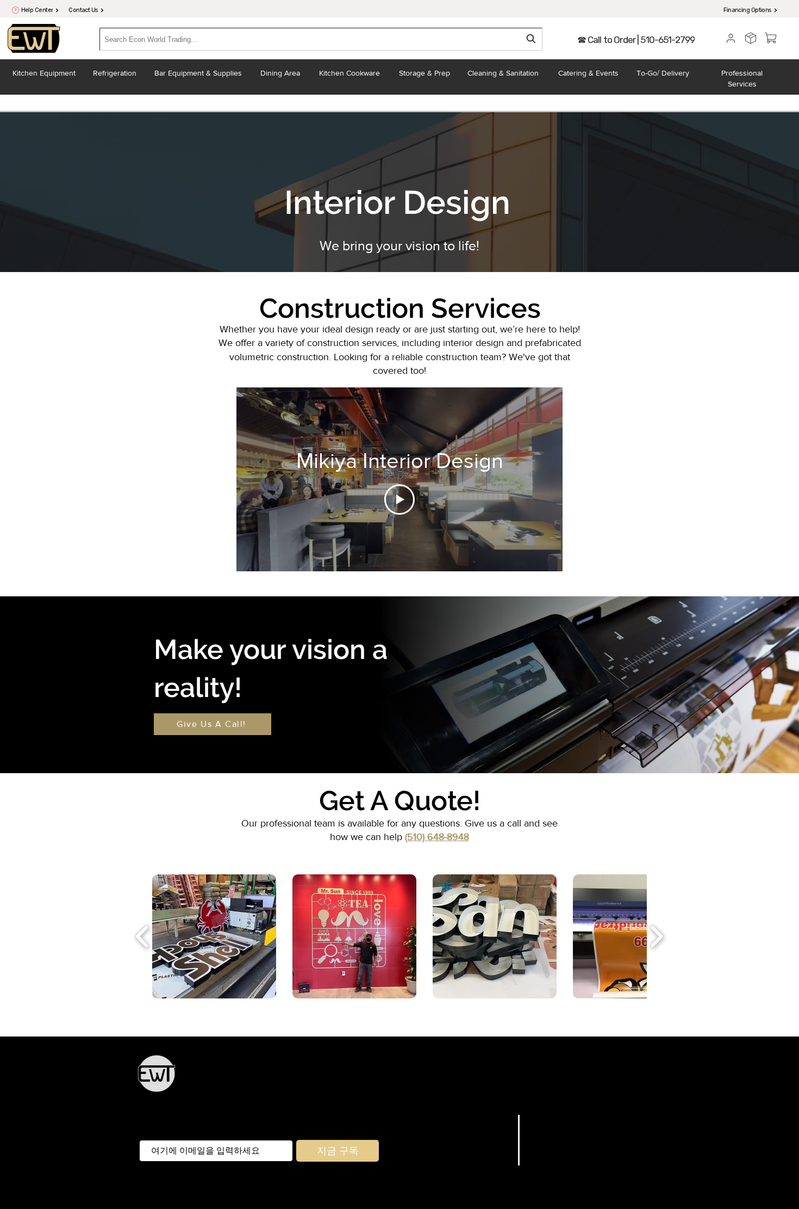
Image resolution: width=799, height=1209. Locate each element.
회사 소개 (491, 1147)
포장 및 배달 (469, 1094)
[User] (731, 38)
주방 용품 (389, 1079)
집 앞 (434, 1094)
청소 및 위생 (518, 1094)
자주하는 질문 (557, 1119)
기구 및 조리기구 (492, 1079)
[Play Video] (399, 499)
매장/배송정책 (557, 1133)
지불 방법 (548, 1147)
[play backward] (142, 936)
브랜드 (497, 1133)
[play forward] (656, 936)
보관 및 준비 (434, 1079)
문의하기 (492, 1161)
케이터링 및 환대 (558, 1079)
